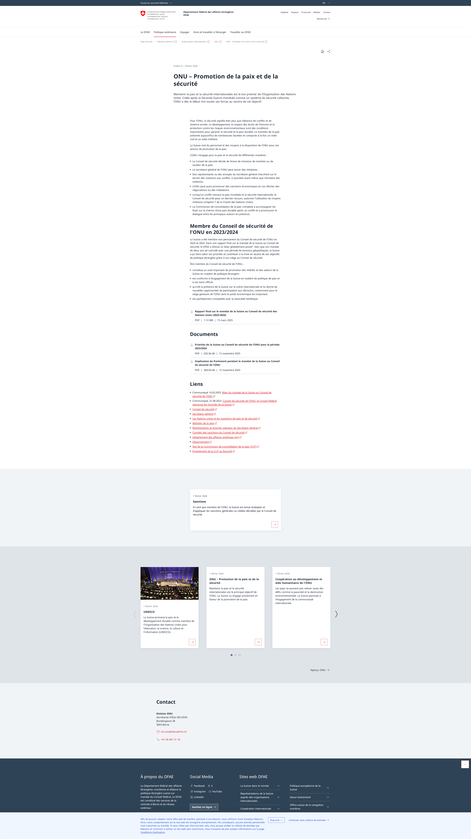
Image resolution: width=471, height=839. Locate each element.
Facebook (199, 785)
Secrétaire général (202, 414)
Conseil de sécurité (203, 409)
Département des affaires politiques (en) (215, 437)
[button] (145, 32)
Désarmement (200, 442)
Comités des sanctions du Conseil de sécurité (218, 432)
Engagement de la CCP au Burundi (212, 451)
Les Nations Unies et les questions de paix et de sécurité (224, 418)
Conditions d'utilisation (153, 832)
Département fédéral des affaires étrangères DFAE (208, 13)
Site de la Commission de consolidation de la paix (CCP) (224, 446)
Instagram (200, 791)
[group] (170, 607)
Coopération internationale (255, 808)
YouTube (217, 791)
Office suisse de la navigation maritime (306, 806)
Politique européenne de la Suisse (305, 787)
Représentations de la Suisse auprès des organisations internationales (256, 797)
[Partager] (329, 51)
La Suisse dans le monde (254, 785)
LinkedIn (199, 797)
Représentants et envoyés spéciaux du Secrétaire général (225, 428)
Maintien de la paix (203, 423)
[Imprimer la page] (322, 51)
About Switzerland (300, 797)
